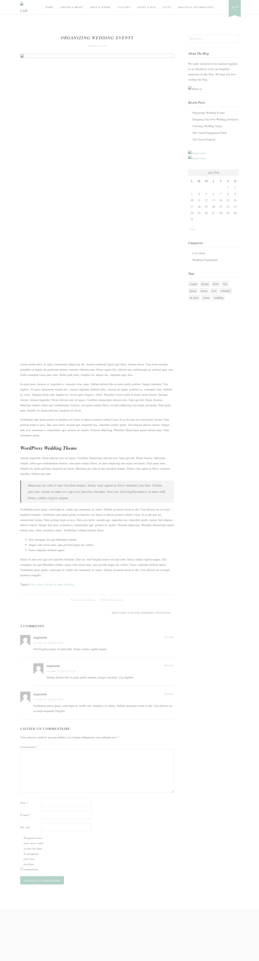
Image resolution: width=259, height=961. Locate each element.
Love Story (198, 253)
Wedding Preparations (112, 599)
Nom (24, 803)
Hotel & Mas (146, 7)
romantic (226, 291)
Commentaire (29, 747)
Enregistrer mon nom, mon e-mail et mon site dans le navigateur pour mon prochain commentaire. (33, 853)
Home (49, 7)
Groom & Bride (72, 7)
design (205, 284)
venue (206, 298)
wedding (69, 584)
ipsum (40, 584)
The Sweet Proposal (203, 139)
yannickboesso (88, 599)
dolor (32, 584)
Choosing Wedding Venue (207, 126)
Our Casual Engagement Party (209, 133)
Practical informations (196, 7)
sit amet (58, 584)
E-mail (25, 815)
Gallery (124, 7)
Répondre (169, 637)
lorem (48, 584)
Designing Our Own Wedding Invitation (141, 612)
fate (225, 284)
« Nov (191, 229)
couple (193, 284)
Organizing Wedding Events (208, 113)
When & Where (100, 7)
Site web (25, 827)
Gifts (167, 7)
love (214, 291)
